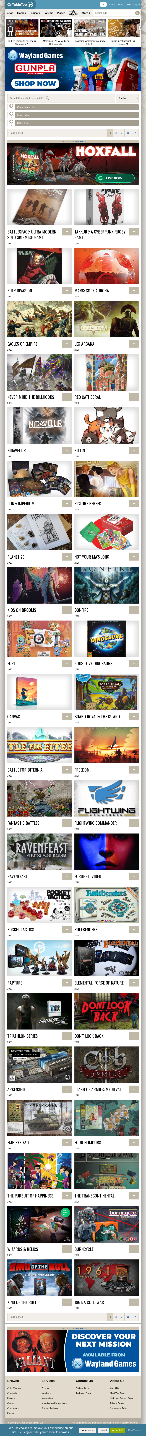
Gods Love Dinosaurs (93, 663)
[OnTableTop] (20, 4)
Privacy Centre (117, 1403)
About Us (114, 1388)
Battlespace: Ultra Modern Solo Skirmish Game (31, 234)
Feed (120, 4)
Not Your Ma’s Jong (91, 556)
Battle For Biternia (25, 769)
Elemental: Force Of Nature (99, 982)
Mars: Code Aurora (91, 290)
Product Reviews (49, 1408)
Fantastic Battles (23, 823)
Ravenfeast (17, 876)
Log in (136, 4)
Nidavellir (16, 450)
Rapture (14, 982)
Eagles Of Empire (22, 344)
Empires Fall (18, 1142)
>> (135, 133)
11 (128, 133)
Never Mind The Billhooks (30, 397)
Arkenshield (18, 1089)
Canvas (13, 716)
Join (128, 4)
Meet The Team (117, 1393)
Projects (35, 12)
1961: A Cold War (89, 1302)
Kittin (79, 450)
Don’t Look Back (88, 1036)
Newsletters (47, 1398)
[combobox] (116, 13)
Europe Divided (87, 876)
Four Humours (87, 1142)
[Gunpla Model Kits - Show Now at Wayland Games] (73, 69)
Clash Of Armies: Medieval (97, 1089)
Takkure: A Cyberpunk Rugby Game (100, 234)
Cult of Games (14, 1388)
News (9, 12)
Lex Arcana (84, 344)
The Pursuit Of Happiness (30, 1195)
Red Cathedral (87, 397)
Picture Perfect (88, 503)
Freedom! (82, 769)
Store (112, 4)
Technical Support (84, 1393)
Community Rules (118, 1408)
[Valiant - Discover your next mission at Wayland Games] (73, 1371)
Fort (11, 663)
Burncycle (83, 1249)
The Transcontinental (94, 1195)
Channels (12, 1393)
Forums (48, 12)
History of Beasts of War (121, 1398)
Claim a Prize (82, 1388)
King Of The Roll (22, 1302)
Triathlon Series (22, 1036)
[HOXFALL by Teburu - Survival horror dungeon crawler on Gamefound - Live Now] (73, 184)
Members (46, 1393)
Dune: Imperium (21, 503)
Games (21, 12)
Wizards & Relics (22, 1249)
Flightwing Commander (95, 823)
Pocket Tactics (20, 929)
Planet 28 (16, 556)
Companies (13, 1408)
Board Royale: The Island (97, 716)
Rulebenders (86, 929)
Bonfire (81, 610)
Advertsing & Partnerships (54, 1403)
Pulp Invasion (19, 290)
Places (61, 12)
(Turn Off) (80, 141)
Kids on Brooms (21, 610)
